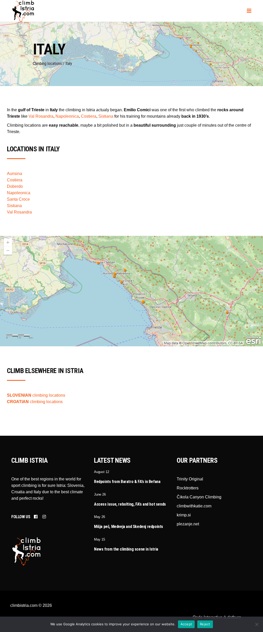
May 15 (99, 539)
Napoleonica (67, 116)
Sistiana (105, 116)
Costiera (88, 116)
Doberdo (15, 186)
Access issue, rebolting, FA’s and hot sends (130, 504)
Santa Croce (18, 199)
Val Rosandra (41, 116)
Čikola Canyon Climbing (199, 497)
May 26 (99, 517)
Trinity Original (190, 479)
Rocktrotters (188, 488)
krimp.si (184, 515)
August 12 (101, 472)
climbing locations (36, 395)
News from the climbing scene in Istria (126, 549)
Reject (205, 624)
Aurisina (14, 173)
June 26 (100, 494)
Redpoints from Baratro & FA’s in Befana (127, 481)
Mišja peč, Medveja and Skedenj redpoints (128, 526)
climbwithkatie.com (194, 506)
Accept (186, 624)
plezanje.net (188, 524)
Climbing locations (47, 63)
